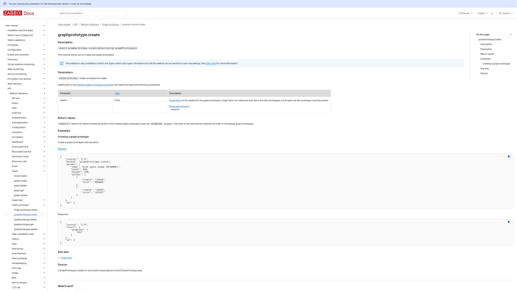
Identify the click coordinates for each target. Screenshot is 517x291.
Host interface (19, 253)
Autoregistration (20, 122)
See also (485, 68)
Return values (487, 54)
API (9, 88)
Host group (17, 248)
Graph (15, 171)
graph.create (20, 180)
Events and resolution (18, 54)
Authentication (19, 117)
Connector (17, 132)
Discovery (13, 59)
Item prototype (19, 282)
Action (15, 103)
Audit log (16, 112)
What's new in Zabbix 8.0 (20, 35)
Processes (13, 45)
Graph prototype (20, 205)
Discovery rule (19, 161)
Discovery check (20, 156)
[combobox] (93, 13)
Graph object (20, 175)
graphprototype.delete (25, 219)
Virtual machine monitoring (21, 64)
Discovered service (21, 151)
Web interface (15, 83)
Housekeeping (19, 263)
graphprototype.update (25, 229)
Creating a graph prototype (496, 63)
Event (15, 166)
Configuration (14, 49)
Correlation (17, 137)
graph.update (20, 195)
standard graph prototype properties (95, 84)
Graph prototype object (26, 209)
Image (15, 272)
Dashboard (17, 142)
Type (117, 93)
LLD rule (16, 287)
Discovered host (20, 146)
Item (14, 277)
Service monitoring (17, 74)
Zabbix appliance (16, 40)
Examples (485, 58)
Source (484, 73)
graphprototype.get (24, 224)
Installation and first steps (20, 30)
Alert (14, 108)
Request (62, 148)
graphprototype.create (25, 214)
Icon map (16, 268)
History (15, 239)
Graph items (175, 100)
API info (16, 98)
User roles (211, 63)
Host (14, 243)
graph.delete (20, 185)
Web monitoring (16, 69)
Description (486, 44)
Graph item (17, 200)
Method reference (19, 93)
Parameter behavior (179, 106)
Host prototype (19, 258)
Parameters (486, 49)
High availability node (23, 234)
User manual (11, 25)
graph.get (19, 190)
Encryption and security (19, 78)
